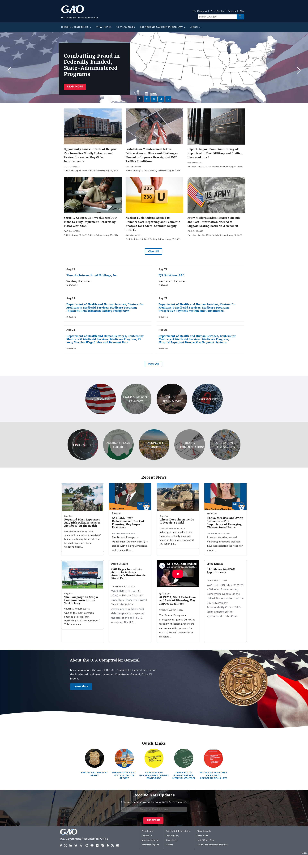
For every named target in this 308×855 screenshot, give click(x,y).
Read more (75, 86)
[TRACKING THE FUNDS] (154, 459)
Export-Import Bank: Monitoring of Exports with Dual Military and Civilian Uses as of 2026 (215, 153)
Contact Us (147, 836)
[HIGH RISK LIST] (83, 459)
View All (153, 251)
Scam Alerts (202, 836)
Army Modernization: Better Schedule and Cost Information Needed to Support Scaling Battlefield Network (214, 222)
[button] (298, 70)
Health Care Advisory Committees (212, 845)
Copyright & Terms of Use (178, 831)
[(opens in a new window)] (61, 845)
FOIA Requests (204, 831)
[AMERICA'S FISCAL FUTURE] (118, 459)
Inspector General (150, 840)
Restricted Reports (150, 845)
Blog (242, 11)
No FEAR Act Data (205, 840)
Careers (232, 11)
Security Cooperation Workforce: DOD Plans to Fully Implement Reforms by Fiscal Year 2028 (90, 222)
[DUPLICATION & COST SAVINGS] (225, 459)
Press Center (217, 11)
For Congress (200, 11)
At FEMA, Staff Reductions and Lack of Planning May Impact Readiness (128, 522)
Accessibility (172, 840)
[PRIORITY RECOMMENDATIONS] (189, 459)
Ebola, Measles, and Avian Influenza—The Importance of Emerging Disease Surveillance (225, 522)
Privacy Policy (172, 836)
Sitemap (169, 845)
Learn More (81, 686)
